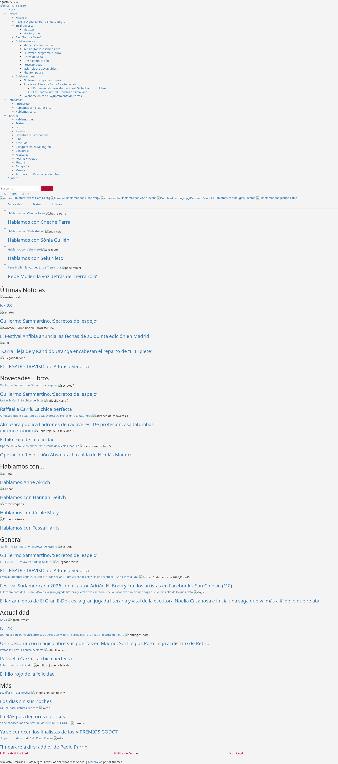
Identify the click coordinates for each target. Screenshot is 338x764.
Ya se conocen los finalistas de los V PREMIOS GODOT (35, 723)
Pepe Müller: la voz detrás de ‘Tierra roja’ (34, 267)
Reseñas (21, 131)
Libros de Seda (33, 57)
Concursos (22, 151)
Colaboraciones (26, 76)
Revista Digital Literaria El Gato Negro (40, 21)
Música (20, 170)
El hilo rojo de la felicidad (16, 431)
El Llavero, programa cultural (42, 53)
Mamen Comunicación (38, 45)
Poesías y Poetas (26, 158)
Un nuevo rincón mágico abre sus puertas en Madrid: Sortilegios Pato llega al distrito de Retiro (62, 635)
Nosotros (21, 18)
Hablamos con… (26, 111)
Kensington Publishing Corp (41, 49)
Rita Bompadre (33, 72)
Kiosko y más (31, 33)
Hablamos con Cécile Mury (29, 512)
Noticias (13, 115)
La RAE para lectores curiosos (19, 708)
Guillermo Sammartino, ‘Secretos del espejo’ (48, 321)
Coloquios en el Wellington (33, 147)
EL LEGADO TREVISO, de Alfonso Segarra (44, 366)
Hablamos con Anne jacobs (139, 198)
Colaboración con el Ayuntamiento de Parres (52, 96)
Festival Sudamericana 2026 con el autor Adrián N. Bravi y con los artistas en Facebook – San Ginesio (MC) (69, 577)
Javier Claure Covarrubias (40, 68)
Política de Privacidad (14, 753)
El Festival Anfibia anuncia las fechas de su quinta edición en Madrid (74, 336)
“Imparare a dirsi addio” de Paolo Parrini (26, 738)
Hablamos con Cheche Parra (26, 213)
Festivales (22, 154)
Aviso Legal (235, 753)
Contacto (13, 178)
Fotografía (22, 166)
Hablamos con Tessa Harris (30, 527)
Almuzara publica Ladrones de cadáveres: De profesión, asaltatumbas (46, 415)
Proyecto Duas (32, 64)
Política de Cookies (126, 753)
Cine (19, 139)
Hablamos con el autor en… (33, 108)
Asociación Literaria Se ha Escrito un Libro (50, 84)
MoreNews (95, 762)
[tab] (12, 204)
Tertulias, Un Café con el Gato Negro (39, 174)
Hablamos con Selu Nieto (24, 249)
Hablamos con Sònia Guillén (26, 231)
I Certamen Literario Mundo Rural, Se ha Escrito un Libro (68, 88)
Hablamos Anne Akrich (25, 482)
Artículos (21, 143)
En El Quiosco (24, 25)
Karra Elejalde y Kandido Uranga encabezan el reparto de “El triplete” (76, 351)
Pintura (20, 162)
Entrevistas (15, 100)
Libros (20, 127)
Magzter (28, 29)
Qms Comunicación (36, 61)
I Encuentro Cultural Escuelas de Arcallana (59, 92)
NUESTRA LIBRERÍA (16, 194)
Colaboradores (25, 41)
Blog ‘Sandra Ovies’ (28, 37)
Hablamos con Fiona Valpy (83, 198)
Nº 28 (6, 305)
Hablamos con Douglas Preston (235, 198)
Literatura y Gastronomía (32, 135)
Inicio (11, 10)
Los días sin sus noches (15, 692)
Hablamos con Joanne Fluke (279, 198)
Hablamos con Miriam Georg (32, 198)
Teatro (20, 123)
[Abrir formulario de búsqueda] (2, 184)
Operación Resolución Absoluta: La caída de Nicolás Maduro (39, 446)
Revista (12, 14)
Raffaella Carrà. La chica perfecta (21, 400)
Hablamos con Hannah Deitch (33, 497)
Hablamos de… (25, 119)
